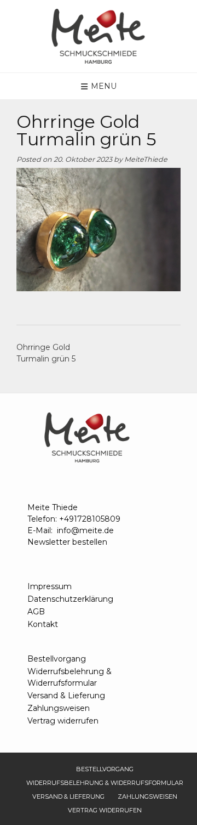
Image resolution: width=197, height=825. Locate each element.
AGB (36, 612)
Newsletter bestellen (67, 542)
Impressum (49, 586)
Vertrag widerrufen (63, 721)
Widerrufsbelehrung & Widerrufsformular (69, 677)
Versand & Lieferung (66, 695)
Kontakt (42, 624)
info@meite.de (85, 530)
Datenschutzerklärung (70, 599)
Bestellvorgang (56, 659)
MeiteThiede (145, 159)
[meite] (98, 36)
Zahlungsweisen (58, 708)
